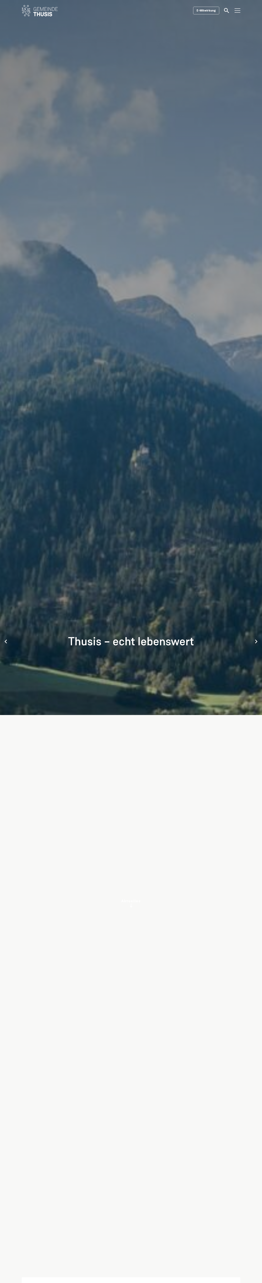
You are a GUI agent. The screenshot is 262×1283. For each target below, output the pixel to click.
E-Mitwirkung (206, 10)
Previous (6, 641)
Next (256, 641)
